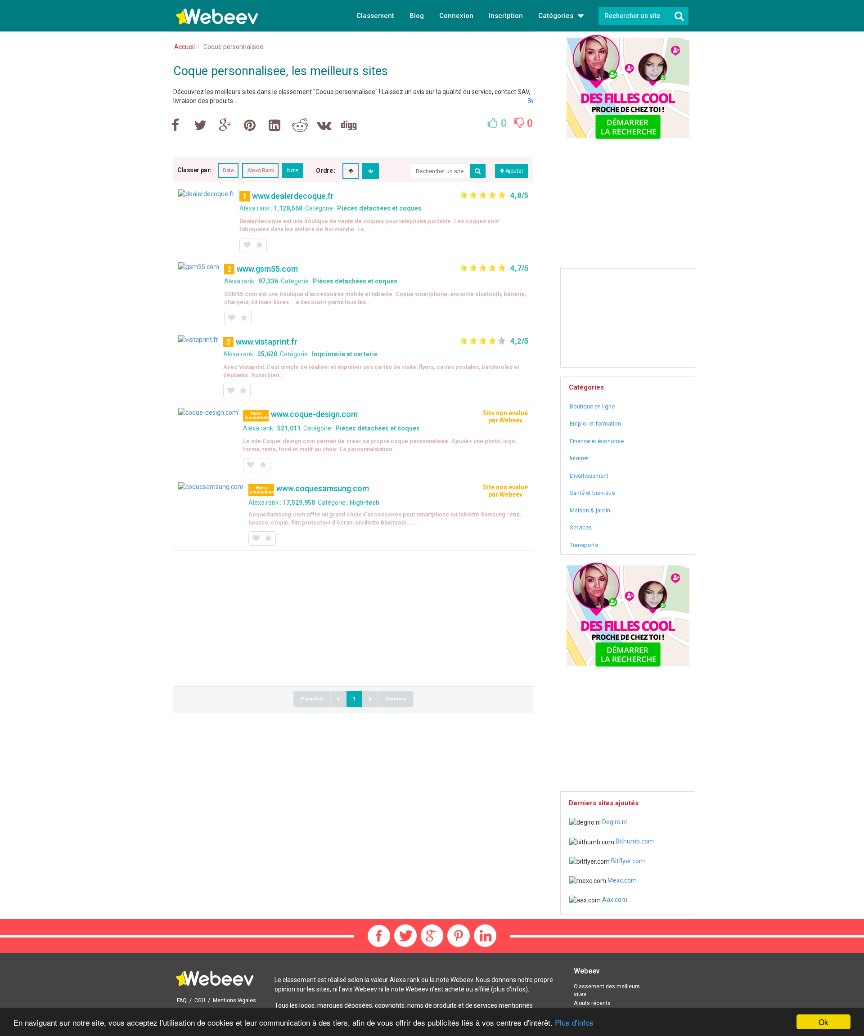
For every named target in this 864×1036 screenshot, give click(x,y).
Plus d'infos (574, 1022)
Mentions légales (234, 1000)
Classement (375, 16)
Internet (579, 458)
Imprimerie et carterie (345, 354)
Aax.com (614, 899)
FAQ (182, 1000)
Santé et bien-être (592, 492)
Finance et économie (597, 441)
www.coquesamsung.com (322, 488)
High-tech (364, 502)
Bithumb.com (634, 841)
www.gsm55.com (267, 269)
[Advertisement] (353, 618)
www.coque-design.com (314, 414)
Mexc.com (621, 880)
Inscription (506, 16)
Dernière (395, 699)
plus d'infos (509, 989)
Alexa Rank (260, 170)
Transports (584, 545)
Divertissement (589, 475)
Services (581, 527)
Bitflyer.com (627, 861)
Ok (823, 1021)
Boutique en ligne (592, 406)
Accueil (184, 46)
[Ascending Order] (351, 171)
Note (292, 170)
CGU (199, 1000)
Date (228, 170)
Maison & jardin (590, 510)
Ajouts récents (592, 1003)
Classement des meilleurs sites (607, 990)
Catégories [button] (556, 16)
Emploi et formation (595, 423)
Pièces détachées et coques (379, 208)
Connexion (456, 16)
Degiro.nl (614, 821)
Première (312, 699)
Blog (417, 16)
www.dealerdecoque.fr (293, 196)
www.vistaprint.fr (266, 341)
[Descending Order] (371, 171)
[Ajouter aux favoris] (246, 245)
